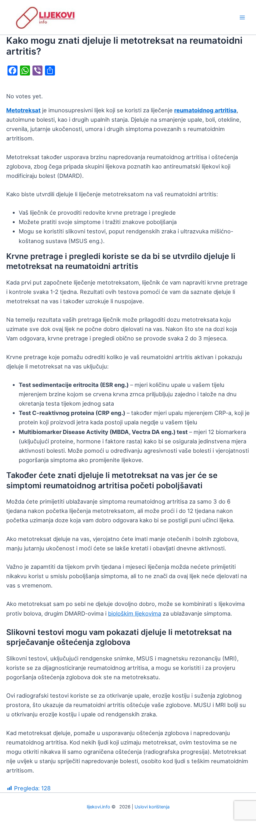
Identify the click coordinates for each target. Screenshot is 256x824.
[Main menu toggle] (242, 17)
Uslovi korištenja (152, 807)
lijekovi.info (98, 807)
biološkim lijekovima (134, 613)
